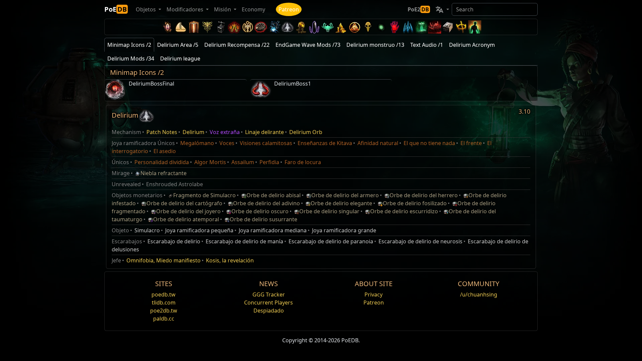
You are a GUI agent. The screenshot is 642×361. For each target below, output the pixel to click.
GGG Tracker (268, 294)
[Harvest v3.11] (274, 26)
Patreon (289, 9)
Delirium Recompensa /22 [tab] (237, 44)
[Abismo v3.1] (381, 26)
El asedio (164, 151)
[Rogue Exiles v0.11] (474, 26)
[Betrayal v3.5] (327, 26)
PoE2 (418, 9)
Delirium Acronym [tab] (472, 44)
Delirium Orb (305, 132)
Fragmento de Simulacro (204, 195)
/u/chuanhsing (478, 294)
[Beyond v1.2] (434, 26)
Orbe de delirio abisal (273, 195)
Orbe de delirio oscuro (260, 211)
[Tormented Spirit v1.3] (421, 26)
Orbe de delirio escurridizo (404, 211)
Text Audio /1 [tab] (426, 44)
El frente (471, 143)
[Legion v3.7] (314, 26)
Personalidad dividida (161, 162)
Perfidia (269, 162)
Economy (253, 9)
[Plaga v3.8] (301, 26)
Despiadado (268, 310)
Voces (226, 143)
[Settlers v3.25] (180, 26)
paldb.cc (163, 318)
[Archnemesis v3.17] (207, 26)
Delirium (193, 132)
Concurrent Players (268, 302)
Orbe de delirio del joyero (188, 211)
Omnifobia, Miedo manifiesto (163, 260)
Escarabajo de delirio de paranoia (331, 241)
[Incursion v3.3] (354, 26)
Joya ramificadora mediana (273, 230)
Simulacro (147, 230)
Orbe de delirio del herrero (424, 195)
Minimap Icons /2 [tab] (129, 44)
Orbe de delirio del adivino (266, 203)
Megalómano (197, 143)
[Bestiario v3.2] (367, 26)
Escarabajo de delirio (173, 241)
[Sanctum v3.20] (194, 26)
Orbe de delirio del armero (345, 195)
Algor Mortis (210, 162)
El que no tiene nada (429, 143)
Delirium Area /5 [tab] (177, 44)
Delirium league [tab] (180, 58)
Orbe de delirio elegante (341, 203)
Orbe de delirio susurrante (263, 219)
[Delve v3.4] (341, 26)
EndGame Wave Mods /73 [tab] (308, 44)
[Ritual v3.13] (247, 26)
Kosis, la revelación (230, 260)
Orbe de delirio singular (329, 211)
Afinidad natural (377, 143)
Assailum (242, 162)
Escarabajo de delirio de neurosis (420, 241)
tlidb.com (164, 302)
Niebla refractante (163, 173)
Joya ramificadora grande (344, 230)
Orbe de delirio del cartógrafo (184, 203)
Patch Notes (161, 132)
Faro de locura (303, 162)
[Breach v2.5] (394, 26)
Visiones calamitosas (266, 143)
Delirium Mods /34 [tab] (130, 58)
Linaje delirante (264, 132)
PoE (115, 9)
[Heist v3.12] (261, 26)
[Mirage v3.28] (167, 26)
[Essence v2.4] (408, 26)
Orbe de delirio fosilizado (415, 203)
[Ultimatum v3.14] (234, 26)
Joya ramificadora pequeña (199, 230)
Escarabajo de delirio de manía (244, 241)
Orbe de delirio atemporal (186, 219)
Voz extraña (225, 132)
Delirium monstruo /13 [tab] (375, 44)
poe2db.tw (163, 310)
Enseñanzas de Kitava (325, 143)
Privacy (373, 294)
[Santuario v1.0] (461, 26)
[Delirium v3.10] (287, 26)
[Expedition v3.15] (220, 26)
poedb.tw (163, 294)
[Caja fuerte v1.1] (448, 26)
